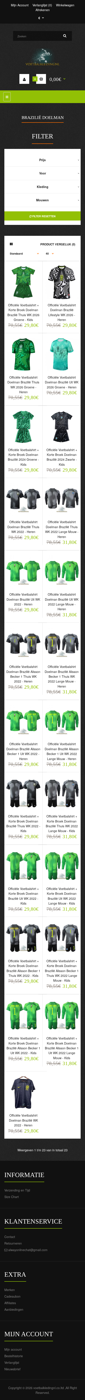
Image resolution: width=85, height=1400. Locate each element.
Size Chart (11, 1197)
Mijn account (13, 1349)
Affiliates (10, 1303)
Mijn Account (20, 5)
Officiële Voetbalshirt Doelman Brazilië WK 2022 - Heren (23, 1120)
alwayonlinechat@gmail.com (28, 1250)
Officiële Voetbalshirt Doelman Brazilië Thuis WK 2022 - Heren (23, 527)
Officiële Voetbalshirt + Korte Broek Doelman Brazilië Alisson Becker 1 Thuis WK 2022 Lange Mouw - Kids (62, 971)
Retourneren (13, 1243)
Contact (9, 1236)
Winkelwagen (65, 5)
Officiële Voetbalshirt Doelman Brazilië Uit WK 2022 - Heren (23, 599)
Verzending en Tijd (17, 1190)
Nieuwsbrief (12, 1369)
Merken (9, 1290)
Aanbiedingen (13, 1309)
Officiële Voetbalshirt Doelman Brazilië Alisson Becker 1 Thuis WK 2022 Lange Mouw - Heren (62, 676)
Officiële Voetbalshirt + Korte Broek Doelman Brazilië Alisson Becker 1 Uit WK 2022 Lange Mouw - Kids (62, 1048)
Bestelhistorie (13, 1356)
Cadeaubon (12, 1296)
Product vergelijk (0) (57, 244)
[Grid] (11, 243)
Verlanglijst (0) (42, 5)
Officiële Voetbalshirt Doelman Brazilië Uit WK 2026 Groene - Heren (61, 382)
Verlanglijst (11, 1362)
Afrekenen (43, 10)
